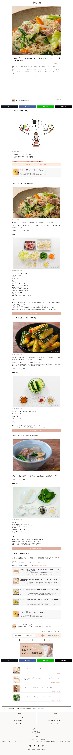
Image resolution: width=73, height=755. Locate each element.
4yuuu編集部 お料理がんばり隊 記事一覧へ (49, 631)
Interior (54, 717)
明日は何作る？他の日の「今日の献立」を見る (36, 164)
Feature (18, 724)
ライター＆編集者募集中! (65, 741)
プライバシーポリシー (19, 741)
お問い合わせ (37, 739)
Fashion (18, 714)
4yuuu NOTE (54, 724)
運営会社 (48, 741)
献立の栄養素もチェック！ (36, 313)
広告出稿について (44, 739)
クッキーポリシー (28, 741)
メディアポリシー (10, 741)
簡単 (23, 640)
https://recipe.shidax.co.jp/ (40, 565)
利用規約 (4, 741)
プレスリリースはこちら (29, 739)
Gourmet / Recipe (18, 717)
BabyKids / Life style (55, 720)
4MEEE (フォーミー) (55, 741)
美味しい (29, 640)
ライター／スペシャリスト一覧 (39, 741)
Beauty (55, 714)
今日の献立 (48, 640)
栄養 (36, 640)
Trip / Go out (18, 720)
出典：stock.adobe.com (16, 151)
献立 (42, 640)
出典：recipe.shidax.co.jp (56, 55)
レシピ (17, 640)
